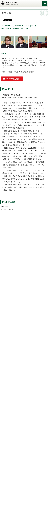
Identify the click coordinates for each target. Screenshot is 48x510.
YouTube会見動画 (12, 78)
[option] (8, 42)
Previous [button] (2, 42)
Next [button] (46, 42)
